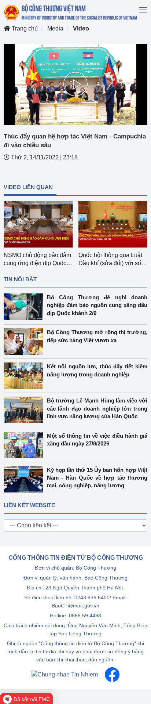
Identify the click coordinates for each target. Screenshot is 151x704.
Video (81, 28)
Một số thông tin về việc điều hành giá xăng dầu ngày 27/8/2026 (97, 440)
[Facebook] (112, 674)
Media (55, 28)
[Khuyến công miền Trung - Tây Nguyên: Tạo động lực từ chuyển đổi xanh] (113, 224)
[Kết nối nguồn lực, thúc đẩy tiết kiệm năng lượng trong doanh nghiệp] (25, 375)
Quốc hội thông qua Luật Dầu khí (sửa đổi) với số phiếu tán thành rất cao (35, 263)
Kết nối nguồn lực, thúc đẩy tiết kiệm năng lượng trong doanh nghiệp (97, 370)
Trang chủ (24, 28)
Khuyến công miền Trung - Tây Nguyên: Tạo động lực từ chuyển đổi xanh (112, 263)
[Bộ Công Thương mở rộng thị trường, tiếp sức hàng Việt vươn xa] (25, 341)
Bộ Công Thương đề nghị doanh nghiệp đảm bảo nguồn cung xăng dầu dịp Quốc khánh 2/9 (97, 305)
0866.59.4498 (85, 615)
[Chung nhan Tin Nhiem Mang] (65, 674)
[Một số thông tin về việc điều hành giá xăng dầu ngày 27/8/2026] (25, 445)
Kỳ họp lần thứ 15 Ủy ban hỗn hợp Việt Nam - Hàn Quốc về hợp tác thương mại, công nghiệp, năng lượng (97, 478)
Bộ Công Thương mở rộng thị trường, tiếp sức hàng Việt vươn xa (97, 336)
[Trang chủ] (71, 12)
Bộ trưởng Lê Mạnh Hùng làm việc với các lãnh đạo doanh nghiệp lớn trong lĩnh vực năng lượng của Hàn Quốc (97, 408)
